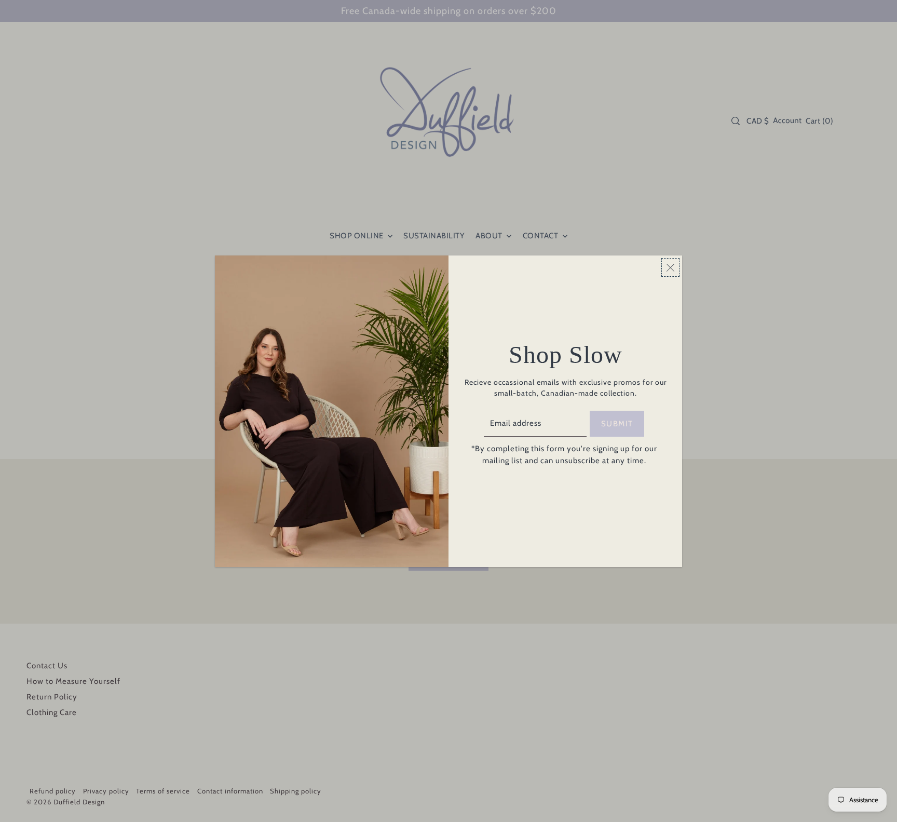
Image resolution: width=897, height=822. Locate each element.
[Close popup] (670, 267)
